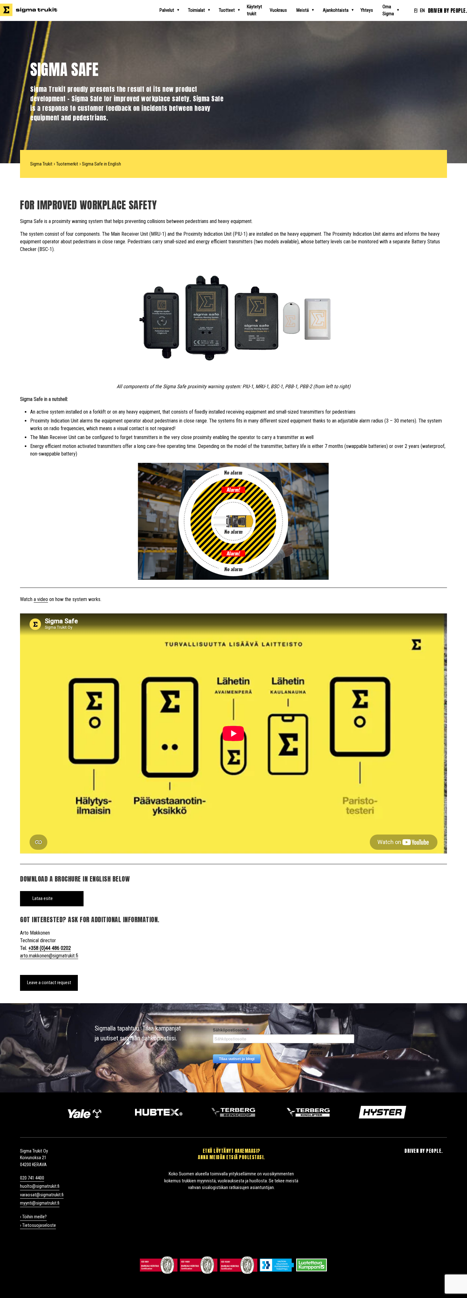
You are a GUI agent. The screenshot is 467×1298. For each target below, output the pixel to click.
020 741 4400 (32, 1178)
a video (41, 599)
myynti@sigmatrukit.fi (39, 1203)
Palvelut (166, 10)
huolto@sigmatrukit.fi (39, 1186)
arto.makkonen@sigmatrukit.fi (49, 956)
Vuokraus (278, 10)
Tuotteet (227, 10)
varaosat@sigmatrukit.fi (42, 1195)
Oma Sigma (388, 10)
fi (415, 10)
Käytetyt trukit (254, 10)
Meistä (302, 10)
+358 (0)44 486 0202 (49, 948)
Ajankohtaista (336, 10)
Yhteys (367, 10)
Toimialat (196, 10)
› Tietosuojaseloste (38, 1225)
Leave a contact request (49, 982)
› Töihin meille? (33, 1217)
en (422, 10)
